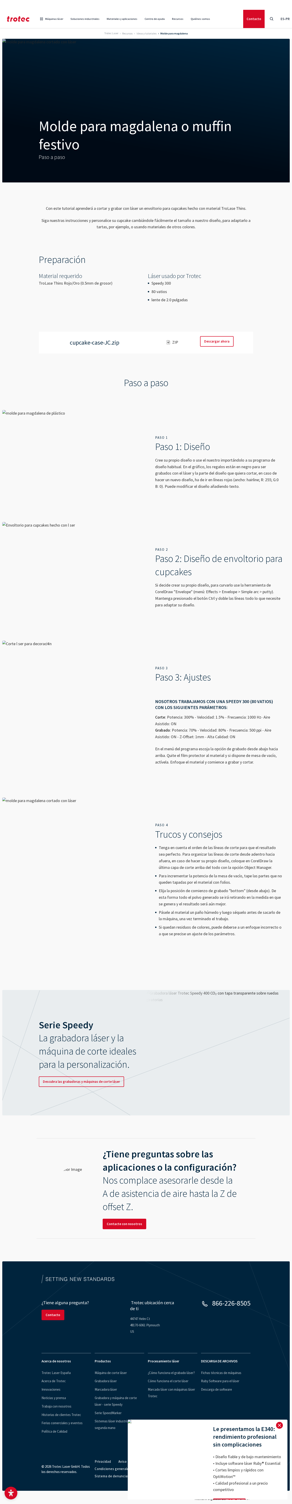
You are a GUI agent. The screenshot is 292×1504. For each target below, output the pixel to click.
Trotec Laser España (56, 1373)
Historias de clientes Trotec (61, 1415)
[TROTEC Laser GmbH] (18, 19)
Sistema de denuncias (112, 1476)
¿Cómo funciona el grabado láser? (171, 1373)
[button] (11, 1493)
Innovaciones (51, 1389)
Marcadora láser (106, 1389)
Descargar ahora (216, 341)
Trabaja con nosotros (56, 1406)
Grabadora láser (106, 1381)
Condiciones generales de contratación (126, 1469)
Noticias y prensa (54, 1398)
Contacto (254, 19)
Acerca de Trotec (54, 1381)
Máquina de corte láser (111, 1373)
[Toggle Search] (271, 19)
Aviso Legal (127, 1461)
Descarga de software (216, 1389)
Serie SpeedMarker (108, 1413)
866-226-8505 (231, 1303)
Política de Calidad (54, 1431)
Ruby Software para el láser (220, 1381)
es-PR (285, 19)
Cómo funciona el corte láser (168, 1381)
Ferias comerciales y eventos (62, 1423)
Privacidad (103, 1461)
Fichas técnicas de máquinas (221, 1373)
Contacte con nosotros (124, 1224)
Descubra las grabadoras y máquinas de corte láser (81, 1081)
